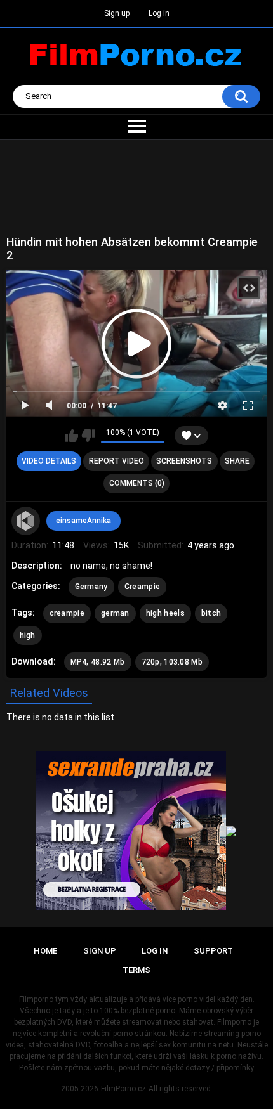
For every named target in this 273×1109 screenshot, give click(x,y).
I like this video (71, 435)
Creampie (142, 586)
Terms (136, 970)
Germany (91, 586)
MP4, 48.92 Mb (97, 662)
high (28, 635)
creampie (67, 613)
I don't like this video (88, 435)
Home (45, 951)
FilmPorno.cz (123, 1088)
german (115, 613)
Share (237, 461)
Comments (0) (136, 483)
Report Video (116, 461)
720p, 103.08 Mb (172, 662)
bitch (211, 613)
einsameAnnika (83, 520)
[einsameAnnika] (26, 521)
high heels (165, 613)
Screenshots (184, 461)
